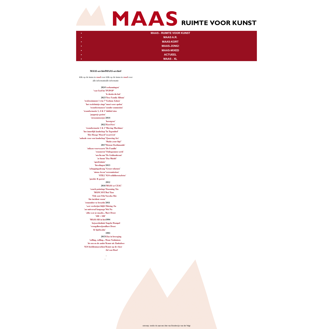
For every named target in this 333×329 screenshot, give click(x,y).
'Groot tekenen (113, 168)
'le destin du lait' (113, 94)
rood (98, 77)
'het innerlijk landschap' (94, 131)
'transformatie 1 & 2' (96, 128)
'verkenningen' (112, 87)
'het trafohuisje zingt (95, 104)
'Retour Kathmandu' (115, 145)
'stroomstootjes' (98, 118)
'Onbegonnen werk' (115, 152)
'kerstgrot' (110, 121)
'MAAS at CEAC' (114, 185)
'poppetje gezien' (98, 114)
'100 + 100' (100, 216)
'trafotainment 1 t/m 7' (95, 101)
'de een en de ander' (96, 243)
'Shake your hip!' (114, 141)
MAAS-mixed (170, 50)
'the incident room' (97, 199)
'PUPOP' (110, 90)
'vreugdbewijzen (98, 226)
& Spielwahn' (99, 230)
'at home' (101, 158)
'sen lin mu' (100, 155)
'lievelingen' (100, 165)
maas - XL (170, 58)
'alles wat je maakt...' (96, 213)
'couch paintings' (98, 189)
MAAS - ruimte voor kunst (170, 32)
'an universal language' (95, 209)
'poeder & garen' (97, 179)
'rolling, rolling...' (97, 240)
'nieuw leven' (100, 172)
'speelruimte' (100, 162)
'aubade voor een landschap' (92, 138)
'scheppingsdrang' (97, 168)
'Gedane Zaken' (113, 101)
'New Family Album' (115, 97)
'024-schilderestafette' (116, 175)
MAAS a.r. (170, 37)
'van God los (99, 90)
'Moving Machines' (114, 128)
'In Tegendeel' (112, 131)
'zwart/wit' (111, 135)
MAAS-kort (170, 41)
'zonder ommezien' (114, 107)
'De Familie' (111, 148)
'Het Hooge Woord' (96, 135)
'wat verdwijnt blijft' (96, 206)
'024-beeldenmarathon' (95, 247)
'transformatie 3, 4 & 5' (94, 111)
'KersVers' (110, 124)
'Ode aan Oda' (99, 196)
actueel (170, 54)
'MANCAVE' (100, 192)
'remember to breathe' (95, 202)
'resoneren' (100, 152)
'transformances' (98, 107)
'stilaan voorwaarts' (96, 148)
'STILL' (102, 175)
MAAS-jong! (170, 45)
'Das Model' (111, 158)
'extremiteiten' (112, 172)
